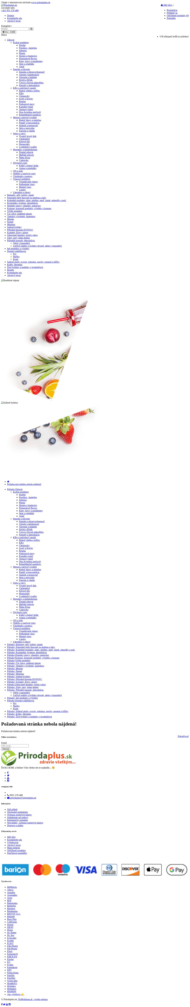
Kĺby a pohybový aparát (24, 88)
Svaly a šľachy (26, 98)
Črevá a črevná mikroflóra (31, 82)
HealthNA (12, 983)
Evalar (10, 964)
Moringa (11, 224)
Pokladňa (171, 18)
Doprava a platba (15, 825)
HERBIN (11, 991)
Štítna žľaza (24, 157)
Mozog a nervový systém (25, 117)
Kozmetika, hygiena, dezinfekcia (22, 203)
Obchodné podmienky (17, 812)
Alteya (10, 890)
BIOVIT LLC (13, 914)
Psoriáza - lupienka (28, 48)
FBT (9, 970)
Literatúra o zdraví (21, 192)
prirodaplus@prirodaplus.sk (23, 798)
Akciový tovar (14, 21)
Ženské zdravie (26, 152)
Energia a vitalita (27, 131)
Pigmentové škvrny (28, 58)
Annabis (11, 892)
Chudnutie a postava (22, 176)
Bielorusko (12, 903)
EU (8, 962)
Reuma (22, 101)
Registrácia (172, 10)
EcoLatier (11, 938)
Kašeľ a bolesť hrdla (28, 165)
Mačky (16, 256)
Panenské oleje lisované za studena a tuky (26, 197)
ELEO (10, 943)
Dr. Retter (11, 932)
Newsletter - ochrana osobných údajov (25, 823)
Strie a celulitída (26, 64)
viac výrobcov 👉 (15, 994)
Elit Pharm (12, 948)
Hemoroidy (24, 144)
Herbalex (11, 986)
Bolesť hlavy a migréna (30, 120)
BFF (9, 900)
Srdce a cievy (19, 133)
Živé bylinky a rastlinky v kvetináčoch (25, 267)
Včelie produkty (14, 211)
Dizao (10, 930)
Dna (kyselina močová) (30, 112)
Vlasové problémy (21, 179)
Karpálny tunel (26, 107)
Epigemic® (12, 954)
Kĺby (21, 93)
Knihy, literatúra (14, 264)
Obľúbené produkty (16, 850)
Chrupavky (24, 96)
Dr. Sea (10, 935)
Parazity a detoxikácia (29, 85)
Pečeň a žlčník (26, 80)
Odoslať (5, 749)
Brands (10, 270)
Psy (14, 254)
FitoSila (10, 975)
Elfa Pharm (12, 946)
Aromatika (12, 895)
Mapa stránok (13, 847)
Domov (10, 15)
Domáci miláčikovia (16, 251)
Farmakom (12, 967)
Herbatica (11, 989)
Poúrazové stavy (26, 104)
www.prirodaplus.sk (40, 2)
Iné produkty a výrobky (18, 248)
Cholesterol (24, 139)
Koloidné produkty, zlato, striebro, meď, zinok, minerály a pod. (36, 200)
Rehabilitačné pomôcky (30, 115)
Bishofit (11, 916)
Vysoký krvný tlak (27, 136)
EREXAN (12, 956)
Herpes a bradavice (28, 56)
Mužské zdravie (26, 155)
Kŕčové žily (24, 141)
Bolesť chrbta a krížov (29, 90)
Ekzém (22, 45)
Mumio (10, 219)
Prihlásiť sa (172, 13)
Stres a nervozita (26, 128)
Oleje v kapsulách (21, 243)
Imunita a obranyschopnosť (32, 72)
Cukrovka (23, 160)
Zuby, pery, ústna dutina (18, 238)
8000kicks (12, 887)
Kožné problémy (21, 42)
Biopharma (12, 911)
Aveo (9, 898)
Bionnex (11, 908)
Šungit (10, 222)
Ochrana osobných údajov (19, 815)
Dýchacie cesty (20, 163)
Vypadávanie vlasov (28, 181)
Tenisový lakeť (26, 109)
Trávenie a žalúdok (28, 77)
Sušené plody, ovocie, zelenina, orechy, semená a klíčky (33, 262)
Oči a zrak (18, 171)
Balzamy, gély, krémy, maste (20, 195)
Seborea (23, 50)
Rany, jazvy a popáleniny (31, 61)
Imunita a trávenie (21, 69)
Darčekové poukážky (17, 853)
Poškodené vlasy (27, 184)
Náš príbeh (12, 809)
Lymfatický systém (28, 147)
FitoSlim (11, 978)
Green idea (12, 981)
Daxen (10, 924)
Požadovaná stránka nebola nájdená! (24, 484)
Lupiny (22, 189)
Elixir (9, 951)
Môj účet (11, 837)
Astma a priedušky (28, 168)
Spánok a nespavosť (28, 125)
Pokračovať (183, 736)
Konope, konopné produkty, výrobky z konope (29, 208)
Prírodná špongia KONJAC (20, 230)
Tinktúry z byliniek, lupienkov (21, 216)
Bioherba (11, 906)
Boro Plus (11, 919)
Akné (21, 66)
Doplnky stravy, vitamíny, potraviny (24, 205)
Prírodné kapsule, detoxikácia (21, 240)
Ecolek (10, 940)
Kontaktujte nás (14, 18)
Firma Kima (12, 972)
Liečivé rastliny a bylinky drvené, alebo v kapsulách (37, 246)
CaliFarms (12, 922)
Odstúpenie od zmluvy (17, 817)
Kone (15, 259)
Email (4, 743)
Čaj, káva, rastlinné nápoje (19, 214)
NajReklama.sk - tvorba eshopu (33, 999)
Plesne (22, 53)
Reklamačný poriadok (17, 820)
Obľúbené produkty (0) (178, 15)
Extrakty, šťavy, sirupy (17, 232)
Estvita (10, 959)
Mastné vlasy (25, 187)
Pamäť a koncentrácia (29, 123)
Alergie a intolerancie (29, 74)
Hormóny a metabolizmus (25, 149)
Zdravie (10, 40)
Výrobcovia (12, 842)
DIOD (10, 927)
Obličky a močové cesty (24, 173)
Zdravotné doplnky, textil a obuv (22, 235)
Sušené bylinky (14, 227)
